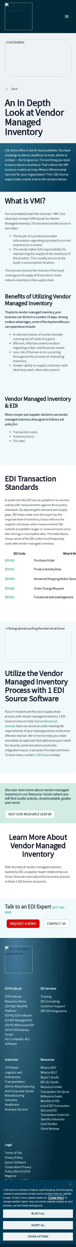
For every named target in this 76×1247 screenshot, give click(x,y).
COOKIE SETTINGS (38, 1236)
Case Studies (49, 1124)
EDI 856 (9, 579)
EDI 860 (9, 589)
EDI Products (13, 997)
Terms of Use (13, 1153)
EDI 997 (9, 597)
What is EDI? (48, 1068)
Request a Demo (23, 924)
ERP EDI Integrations (54, 1011)
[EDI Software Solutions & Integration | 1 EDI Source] (18, 16)
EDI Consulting (50, 1001)
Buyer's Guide (50, 1077)
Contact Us (56, 924)
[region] (38, 1212)
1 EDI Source (43, 755)
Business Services (16, 1109)
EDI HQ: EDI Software (18, 1015)
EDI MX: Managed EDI (18, 1020)
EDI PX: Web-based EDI (19, 1025)
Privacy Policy (14, 1158)
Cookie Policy (56, 1197)
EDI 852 (9, 569)
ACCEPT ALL (38, 1225)
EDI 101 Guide (50, 1082)
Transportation (15, 1082)
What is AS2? (49, 1072)
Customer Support (53, 1006)
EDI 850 (9, 560)
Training (46, 997)
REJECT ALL (37, 1213)
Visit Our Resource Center (29, 814)
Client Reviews (50, 1129)
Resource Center (51, 1087)
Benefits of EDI (50, 1101)
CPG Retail (11, 1068)
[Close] (70, 1184)
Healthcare (12, 1105)
